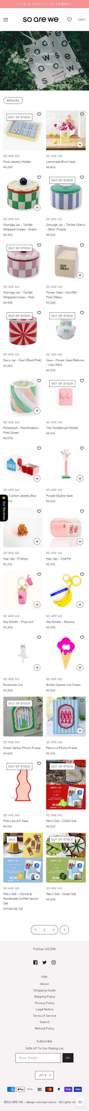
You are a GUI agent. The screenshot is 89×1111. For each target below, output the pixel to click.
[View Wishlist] (69, 18)
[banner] (41, 19)
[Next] (64, 930)
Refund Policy (44, 1028)
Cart (82, 19)
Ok (68, 1057)
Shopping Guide (44, 990)
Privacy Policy (44, 1003)
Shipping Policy (44, 996)
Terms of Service (44, 1015)
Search (44, 1021)
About (44, 983)
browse (13, 100)
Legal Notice (44, 1009)
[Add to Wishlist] (39, 114)
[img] (35, 962)
